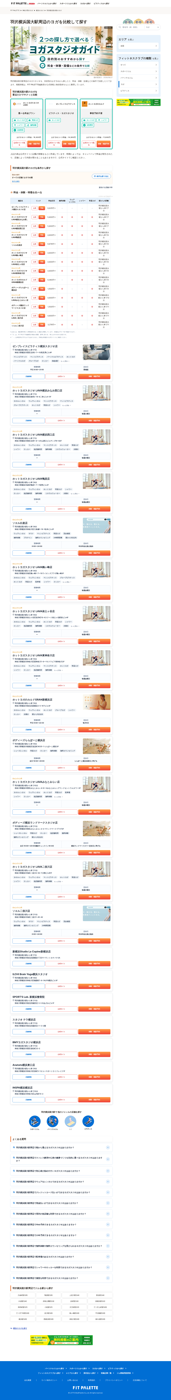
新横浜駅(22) (100, 1301)
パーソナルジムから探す (47, 3)
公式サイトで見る (19, 144)
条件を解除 (16, 181)
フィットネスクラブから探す (49, 1373)
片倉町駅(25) (23, 1295)
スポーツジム (126, 71)
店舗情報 (29, 376)
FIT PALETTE (15, 10)
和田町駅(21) (22, 1307)
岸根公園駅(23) (48, 1301)
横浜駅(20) (23, 1319)
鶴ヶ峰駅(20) (74, 1313)
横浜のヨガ (40, 10)
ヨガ (122, 84)
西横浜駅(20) (48, 1319)
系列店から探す (89, 1373)
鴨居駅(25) (48, 1295)
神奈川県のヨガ (28, 10)
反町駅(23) (74, 1301)
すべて (123, 65)
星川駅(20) (48, 1313)
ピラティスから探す (102, 3)
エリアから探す (72, 1373)
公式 (34, 208)
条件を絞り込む (103, 176)
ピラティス (125, 91)
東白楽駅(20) (100, 1319)
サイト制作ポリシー (49, 1380)
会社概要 (27, 1380)
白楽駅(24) (23, 1301)
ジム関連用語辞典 (124, 1373)
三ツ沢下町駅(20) (22, 1313)
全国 (122, 46)
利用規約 (91, 1380)
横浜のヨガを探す (20, 1328)
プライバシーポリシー (114, 1380)
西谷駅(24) (100, 1295)
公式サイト (61, 376)
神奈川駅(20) (74, 1319)
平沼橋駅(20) (100, 1313)
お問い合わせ (72, 1380)
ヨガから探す (85, 3)
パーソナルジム (127, 78)
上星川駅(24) (74, 1295)
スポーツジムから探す (68, 3)
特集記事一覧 (106, 1373)
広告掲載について (140, 1380)
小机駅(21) (48, 1307)
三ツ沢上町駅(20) (100, 1307)
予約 (41, 208)
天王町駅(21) (74, 1307)
